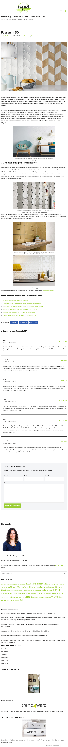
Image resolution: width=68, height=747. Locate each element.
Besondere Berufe (21, 584)
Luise (4, 399)
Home (2, 27)
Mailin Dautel (7, 360)
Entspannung (51, 584)
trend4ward (4, 651)
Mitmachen (4, 660)
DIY (45, 583)
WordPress (40, 745)
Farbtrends (4, 587)
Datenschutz (5, 663)
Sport (7, 597)
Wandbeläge (23, 322)
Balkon (10, 584)
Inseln (13, 590)
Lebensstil (49, 590)
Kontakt (6, 642)
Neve (25, 745)
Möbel (57, 590)
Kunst (27, 590)
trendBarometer (26, 36)
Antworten (63, 341)
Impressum (4, 657)
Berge (14, 584)
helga (4, 340)
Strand (18, 597)
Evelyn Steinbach (7, 36)
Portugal (33, 593)
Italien (16, 590)
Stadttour (12, 597)
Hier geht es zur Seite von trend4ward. (52, 711)
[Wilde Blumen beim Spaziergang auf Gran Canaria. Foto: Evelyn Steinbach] (34, 683)
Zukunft (23, 600)
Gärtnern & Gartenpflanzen (19, 587)
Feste (8, 587)
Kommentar (7, 483)
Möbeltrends (5, 593)
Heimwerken (58, 587)
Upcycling (22, 597)
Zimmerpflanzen (15, 600)
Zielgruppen (5, 600)
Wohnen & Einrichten (36, 36)
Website (47, 476)
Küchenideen (40, 590)
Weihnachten (47, 597)
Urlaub (28, 596)
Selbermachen (58, 593)
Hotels (10, 590)
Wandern (41, 597)
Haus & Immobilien (37, 587)
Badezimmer (4, 584)
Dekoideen (38, 583)
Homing (4, 590)
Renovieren (14, 322)
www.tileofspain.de (48, 290)
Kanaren (20, 590)
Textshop (4, 654)
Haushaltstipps (49, 587)
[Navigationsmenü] (61, 10)
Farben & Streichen (59, 584)
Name (6, 476)
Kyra (4, 379)
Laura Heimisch (7, 441)
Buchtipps (29, 584)
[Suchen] (65, 11)
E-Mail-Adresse (29, 476)
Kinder (24, 590)
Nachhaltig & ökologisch (20, 593)
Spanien (3, 597)
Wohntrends (33, 322)
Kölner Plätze (32, 590)
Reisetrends (40, 593)
